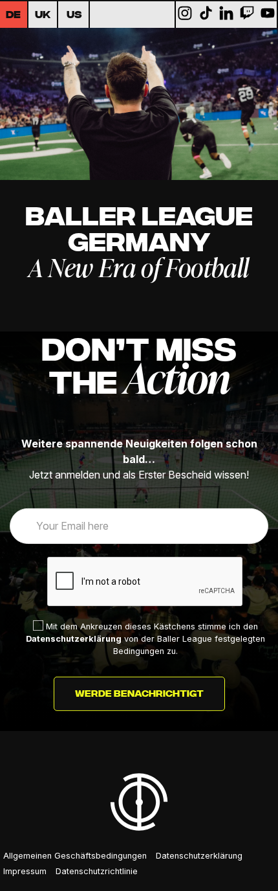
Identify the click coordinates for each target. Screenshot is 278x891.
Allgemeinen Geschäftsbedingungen (75, 856)
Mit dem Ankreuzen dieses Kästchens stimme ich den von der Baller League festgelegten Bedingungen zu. (145, 639)
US (74, 15)
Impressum (25, 871)
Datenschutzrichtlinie (97, 871)
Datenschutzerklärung (74, 639)
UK (42, 15)
